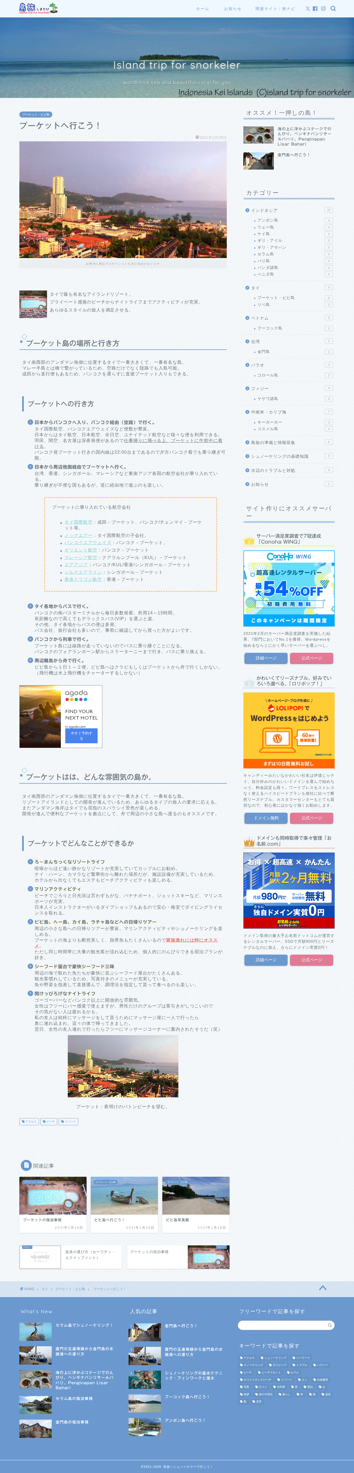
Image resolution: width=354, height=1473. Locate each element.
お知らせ (233, 8)
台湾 (290, 341)
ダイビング (280, 1365)
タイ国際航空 (78, 522)
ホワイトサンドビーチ (257, 1379)
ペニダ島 (293, 274)
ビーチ (50, 1121)
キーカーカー (293, 422)
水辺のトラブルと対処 (290, 470)
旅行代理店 (266, 1394)
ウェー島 (293, 227)
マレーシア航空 (80, 557)
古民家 (281, 1387)
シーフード (303, 1357)
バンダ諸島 (293, 268)
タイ (290, 287)
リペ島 (293, 305)
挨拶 (246, 1394)
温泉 (328, 1394)
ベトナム (290, 318)
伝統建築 (322, 1379)
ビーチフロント (271, 1372)
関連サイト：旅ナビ (275, 8)
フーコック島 (293, 328)
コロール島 (293, 375)
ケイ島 (293, 234)
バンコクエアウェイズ (87, 542)
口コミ (263, 1387)
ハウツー (322, 1365)
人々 (304, 1379)
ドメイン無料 (266, 817)
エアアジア (76, 564)
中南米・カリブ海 (290, 412)
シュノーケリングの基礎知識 (290, 456)
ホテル (295, 1372)
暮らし (286, 1394)
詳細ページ (266, 658)
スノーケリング (253, 1365)
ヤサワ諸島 (293, 399)
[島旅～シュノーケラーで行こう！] (39, 13)
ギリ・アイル (293, 240)
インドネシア (290, 210)
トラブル (301, 1365)
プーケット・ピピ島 (36, 114)
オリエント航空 (80, 550)
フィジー (290, 388)
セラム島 (293, 254)
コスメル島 (293, 429)
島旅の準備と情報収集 (290, 442)
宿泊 (310, 1387)
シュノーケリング (275, 1357)
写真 (246, 1387)
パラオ (290, 365)
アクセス (31, 1121)
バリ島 (293, 261)
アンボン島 (293, 220)
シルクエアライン (83, 572)
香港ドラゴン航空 (83, 579)
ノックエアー (78, 535)
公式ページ (311, 658)
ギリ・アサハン (293, 247)
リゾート (70, 1121)
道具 (259, 1401)
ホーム (202, 8)
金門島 (293, 352)
